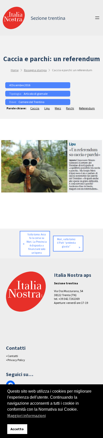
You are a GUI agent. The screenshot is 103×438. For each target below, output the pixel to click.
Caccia (34, 108)
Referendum (87, 108)
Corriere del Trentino (31, 102)
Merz (58, 108)
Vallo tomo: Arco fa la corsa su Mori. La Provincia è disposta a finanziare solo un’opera (36, 243)
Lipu (47, 108)
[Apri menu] (97, 18)
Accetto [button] (17, 429)
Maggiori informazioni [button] (26, 415)
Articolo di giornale (36, 94)
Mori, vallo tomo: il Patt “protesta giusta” (66, 242)
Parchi (70, 108)
